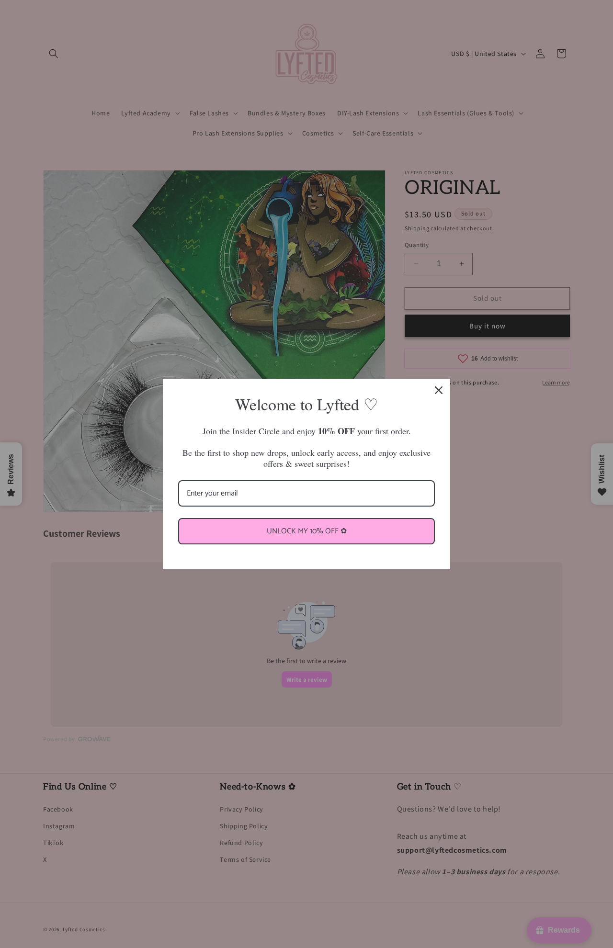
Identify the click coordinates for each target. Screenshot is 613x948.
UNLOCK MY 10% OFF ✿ (307, 531)
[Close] (438, 390)
